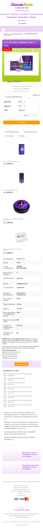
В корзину (21, 122)
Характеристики (31, 132)
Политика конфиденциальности (21, 489)
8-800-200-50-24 (31, 414)
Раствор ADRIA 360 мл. (10, 190)
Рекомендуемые (12, 132)
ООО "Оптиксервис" (15, 513)
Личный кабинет (23, 17)
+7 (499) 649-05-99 (17, 416)
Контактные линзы (17, 34)
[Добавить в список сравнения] (33, 50)
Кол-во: (26, 115)
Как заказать (15, 14)
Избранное (33, 17)
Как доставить (4, 14)
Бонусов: (22, 20)
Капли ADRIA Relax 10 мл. (11, 161)
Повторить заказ (12, 17)
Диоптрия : (8, 102)
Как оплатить (24, 14)
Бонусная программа (36, 14)
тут (14, 439)
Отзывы (21, 136)
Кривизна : (8, 106)
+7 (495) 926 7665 (21, 8)
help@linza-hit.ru (23, 517)
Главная (6, 34)
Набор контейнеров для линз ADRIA (12, 249)
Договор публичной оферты (21, 487)
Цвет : (6, 110)
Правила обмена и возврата (20, 485)
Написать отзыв (21, 364)
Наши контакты (21, 495)
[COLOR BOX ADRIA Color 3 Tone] (21, 63)
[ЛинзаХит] (21, 4)
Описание (9, 136)
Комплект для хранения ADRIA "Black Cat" (13, 219)
